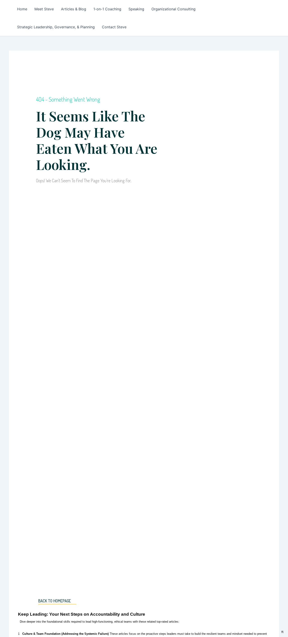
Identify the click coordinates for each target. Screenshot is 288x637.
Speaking (136, 9)
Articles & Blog (73, 9)
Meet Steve (44, 9)
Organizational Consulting (173, 9)
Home (22, 9)
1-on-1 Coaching (107, 9)
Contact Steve (114, 27)
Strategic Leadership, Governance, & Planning (56, 27)
